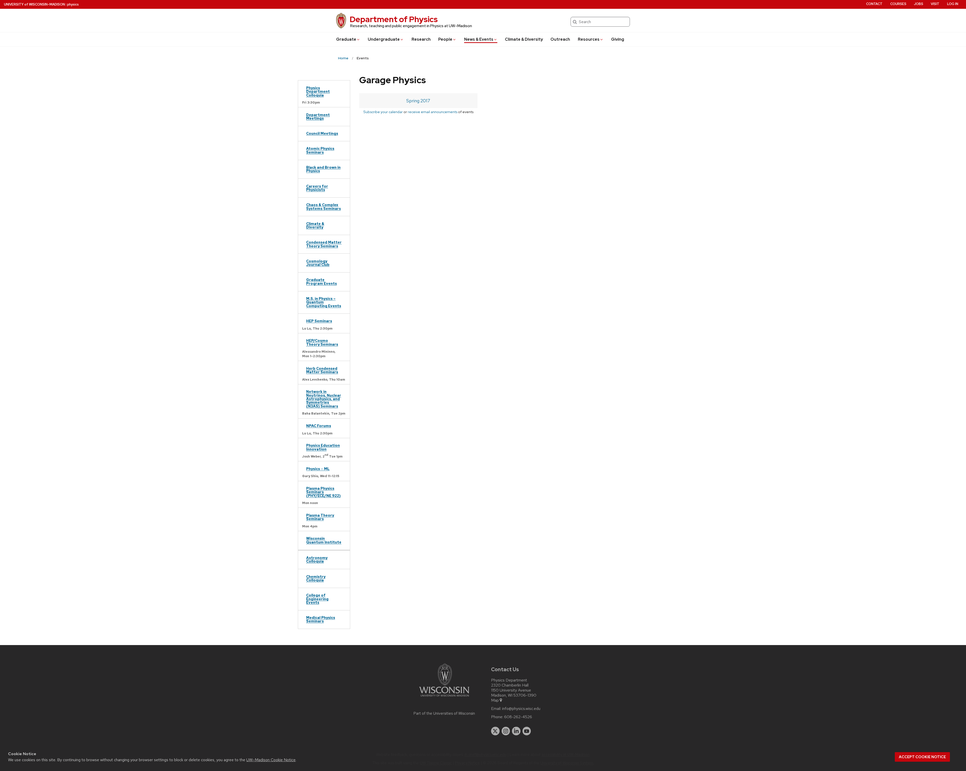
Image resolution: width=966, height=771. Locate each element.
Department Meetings (318, 116)
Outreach (560, 39)
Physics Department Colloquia (318, 91)
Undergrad (384, 39)
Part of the (444, 713)
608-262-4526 (518, 716)
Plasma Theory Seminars (320, 517)
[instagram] (506, 731)
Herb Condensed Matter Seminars (322, 370)
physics (73, 4)
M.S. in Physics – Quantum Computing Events (323, 302)
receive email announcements (432, 111)
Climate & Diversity (524, 39)
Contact (874, 4)
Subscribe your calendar (383, 111)
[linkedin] (516, 731)
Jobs (918, 4)
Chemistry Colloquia (316, 578)
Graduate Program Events (321, 281)
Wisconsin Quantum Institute (323, 540)
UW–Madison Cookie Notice (271, 759)
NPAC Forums (318, 425)
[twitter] (495, 731)
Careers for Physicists (317, 188)
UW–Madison (34, 4)
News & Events (478, 39)
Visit (935, 4)
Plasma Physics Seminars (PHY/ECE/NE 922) (323, 492)
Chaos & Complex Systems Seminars (323, 206)
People (445, 39)
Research (421, 39)
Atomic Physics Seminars (320, 150)
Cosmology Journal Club (318, 263)
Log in (952, 4)
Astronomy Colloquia (317, 559)
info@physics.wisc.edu (521, 708)
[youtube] (526, 731)
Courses (898, 4)
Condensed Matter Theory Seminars (324, 244)
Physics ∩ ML (318, 468)
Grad (346, 39)
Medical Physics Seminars (320, 619)
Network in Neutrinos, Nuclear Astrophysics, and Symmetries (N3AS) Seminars (323, 399)
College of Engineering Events (317, 599)
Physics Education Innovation (323, 447)
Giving (617, 39)
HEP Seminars (319, 321)
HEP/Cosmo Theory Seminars (322, 342)
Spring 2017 (418, 101)
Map (495, 700)
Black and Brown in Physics (323, 169)
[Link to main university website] (444, 697)
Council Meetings (322, 133)
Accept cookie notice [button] (922, 756)
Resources (588, 39)
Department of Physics (394, 19)
